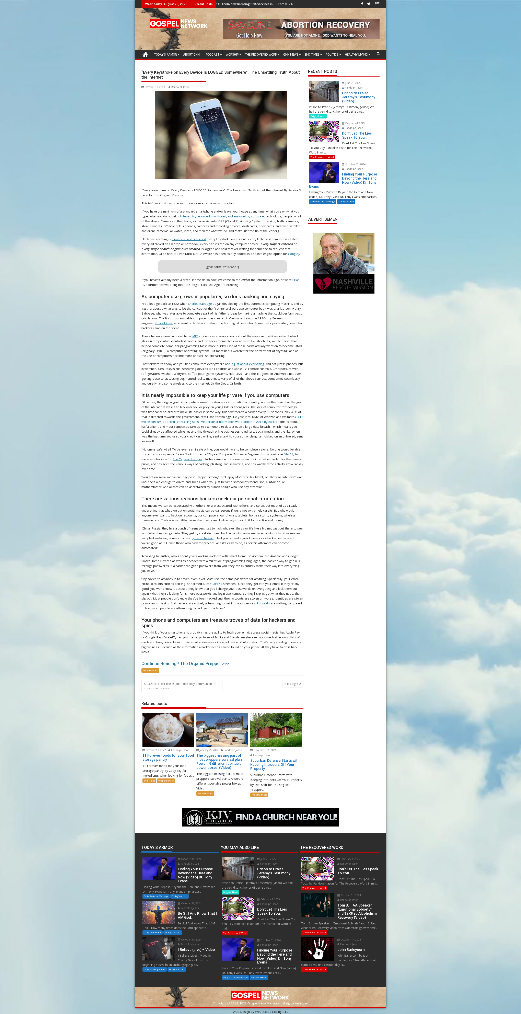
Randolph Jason (180, 87)
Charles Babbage (200, 303)
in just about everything (247, 364)
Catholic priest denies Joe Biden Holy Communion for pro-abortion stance (180, 686)
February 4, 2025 (355, 123)
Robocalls (263, 603)
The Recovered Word (261, 54)
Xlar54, (289, 454)
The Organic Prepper (187, 459)
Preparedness (150, 670)
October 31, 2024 (355, 164)
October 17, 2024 (350, 939)
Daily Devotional (152, 932)
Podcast (212, 54)
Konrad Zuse (164, 323)
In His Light (291, 684)
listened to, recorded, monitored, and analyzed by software (222, 216)
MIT (195, 336)
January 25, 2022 (209, 750)
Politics (332, 54)
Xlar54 (217, 584)
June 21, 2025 (353, 83)
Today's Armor (346, 201)
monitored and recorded (189, 239)
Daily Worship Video (154, 969)
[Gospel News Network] (145, 54)
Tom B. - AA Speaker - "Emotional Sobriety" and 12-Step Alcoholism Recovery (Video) (244, 4)
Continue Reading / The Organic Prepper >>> (185, 663)
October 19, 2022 (155, 750)
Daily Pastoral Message (322, 201)
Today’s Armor (165, 54)
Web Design (241, 1012)
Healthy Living (356, 54)
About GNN (191, 54)
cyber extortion (202, 538)
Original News (317, 116)
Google (293, 254)
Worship (232, 54)
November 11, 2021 (264, 750)
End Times (312, 54)
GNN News (290, 54)
